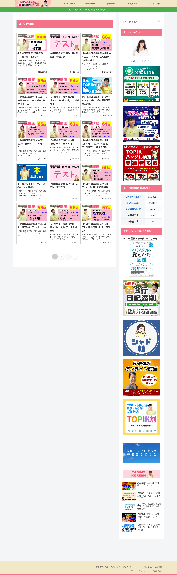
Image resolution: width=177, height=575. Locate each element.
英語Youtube (133, 203)
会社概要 (158, 567)
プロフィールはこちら (141, 61)
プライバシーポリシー (131, 567)
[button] (159, 21)
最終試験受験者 (133, 209)
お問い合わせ (147, 567)
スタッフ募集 (115, 567)
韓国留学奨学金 (102, 567)
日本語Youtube (133, 197)
